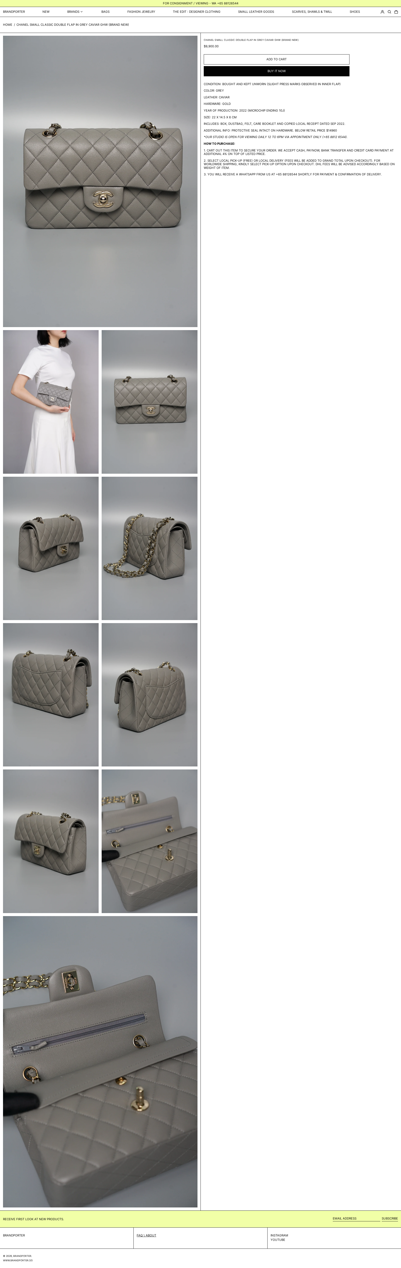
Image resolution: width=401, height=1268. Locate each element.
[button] (389, 11)
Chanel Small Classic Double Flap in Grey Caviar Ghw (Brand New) (72, 24)
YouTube (278, 1240)
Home (7, 24)
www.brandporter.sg (18, 1260)
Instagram (279, 1235)
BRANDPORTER (14, 11)
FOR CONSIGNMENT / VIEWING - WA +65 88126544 (200, 3)
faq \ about (146, 1235)
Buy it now (277, 71)
